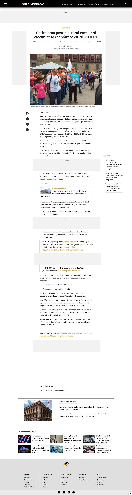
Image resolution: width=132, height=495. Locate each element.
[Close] (77, 233)
